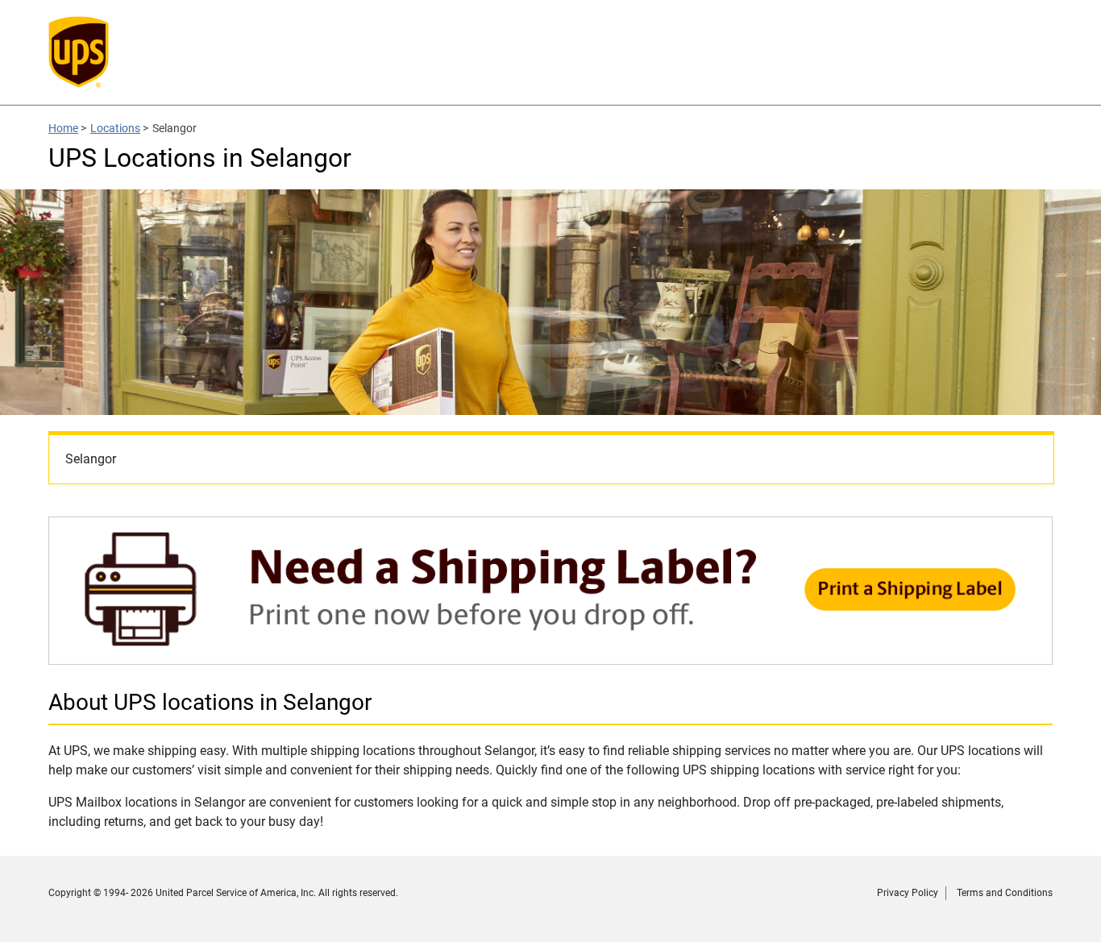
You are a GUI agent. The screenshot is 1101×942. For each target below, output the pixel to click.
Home (63, 128)
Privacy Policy (907, 892)
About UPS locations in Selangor (210, 702)
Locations (115, 128)
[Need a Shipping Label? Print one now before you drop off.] (550, 656)
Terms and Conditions (1005, 892)
